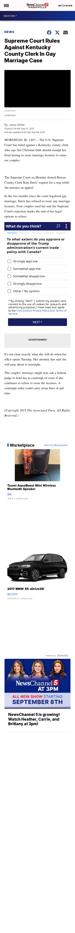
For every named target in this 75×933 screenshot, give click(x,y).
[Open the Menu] (6, 5)
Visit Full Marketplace (56, 445)
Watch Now (64, 6)
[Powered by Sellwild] (62, 655)
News (9, 32)
